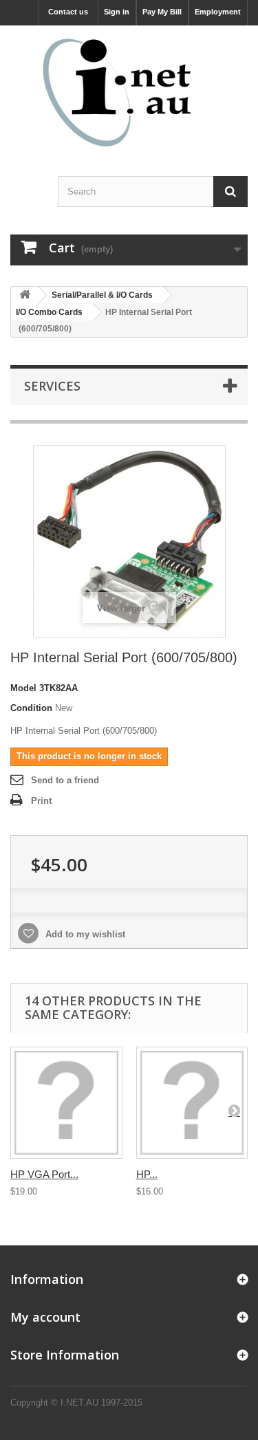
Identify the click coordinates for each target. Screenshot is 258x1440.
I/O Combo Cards (49, 312)
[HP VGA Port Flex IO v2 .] (66, 1103)
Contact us (68, 12)
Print (41, 801)
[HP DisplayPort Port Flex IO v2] (192, 1103)
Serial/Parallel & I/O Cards (102, 295)
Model (23, 688)
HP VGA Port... (44, 1174)
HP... (147, 1174)
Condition (31, 708)
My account (45, 1317)
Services (52, 386)
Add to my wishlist (84, 934)
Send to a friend (65, 780)
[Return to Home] (25, 295)
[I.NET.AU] (129, 92)
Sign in (116, 12)
